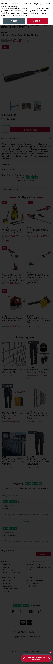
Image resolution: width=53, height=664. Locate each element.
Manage (14, 20)
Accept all (37, 20)
